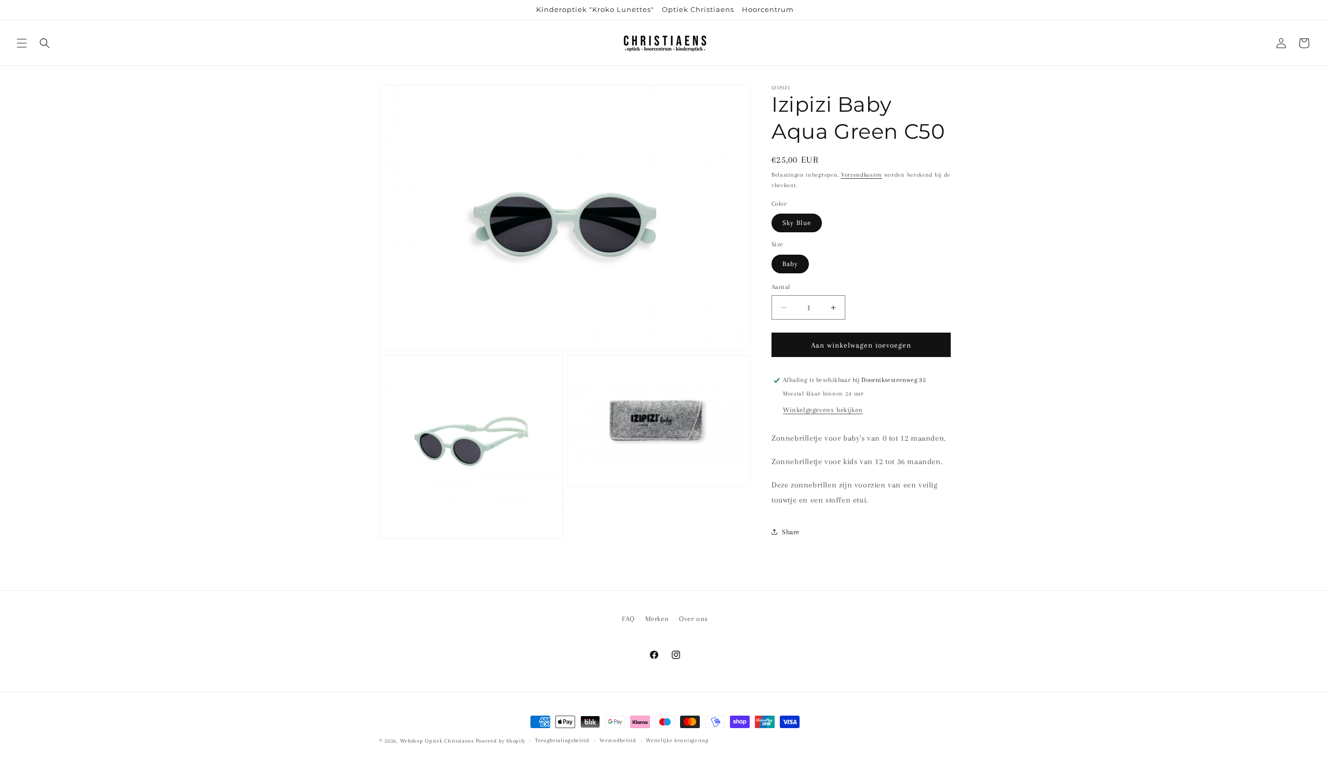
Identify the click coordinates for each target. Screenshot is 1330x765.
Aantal (781, 287)
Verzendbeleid (618, 740)
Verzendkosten (861, 175)
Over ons (693, 619)
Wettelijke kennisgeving (677, 740)
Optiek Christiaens (698, 9)
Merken (657, 619)
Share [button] (791, 532)
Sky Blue (796, 223)
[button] (21, 43)
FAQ (628, 619)
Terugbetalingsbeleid (562, 740)
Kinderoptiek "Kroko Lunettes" (595, 9)
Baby (790, 264)
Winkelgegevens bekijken (823, 410)
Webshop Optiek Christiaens (437, 740)
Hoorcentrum (768, 9)
